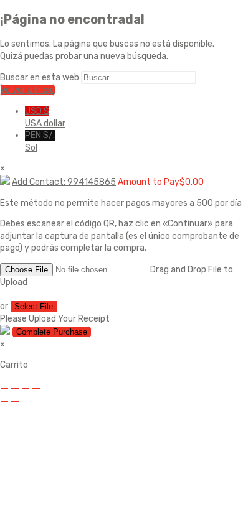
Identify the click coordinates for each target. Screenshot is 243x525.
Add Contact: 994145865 (64, 182)
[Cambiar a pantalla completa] (15, 389)
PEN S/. (40, 141)
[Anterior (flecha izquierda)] (4, 401)
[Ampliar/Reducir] (4, 389)
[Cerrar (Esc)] (36, 389)
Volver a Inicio (28, 90)
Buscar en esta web (40, 77)
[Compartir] (25, 389)
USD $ (45, 117)
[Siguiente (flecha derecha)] (15, 401)
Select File (33, 306)
